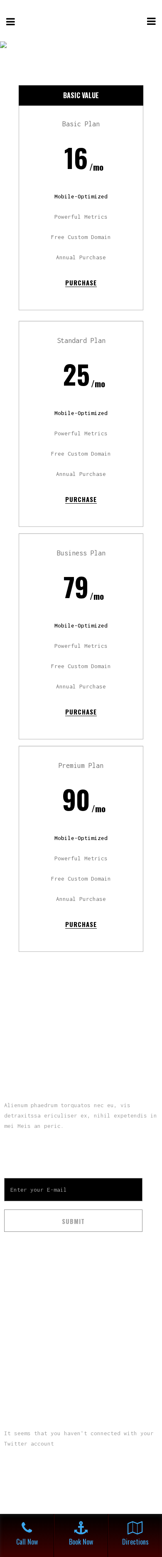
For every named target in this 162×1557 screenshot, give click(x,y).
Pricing (15, 1331)
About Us (17, 1313)
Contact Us (20, 1349)
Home (11, 1295)
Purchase (81, 282)
